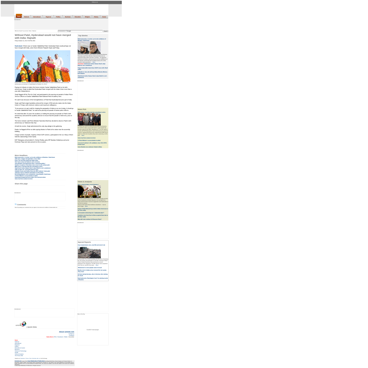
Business (17, 349)
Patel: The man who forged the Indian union (26, 160)
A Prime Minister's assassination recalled (26, 175)
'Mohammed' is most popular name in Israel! (90, 267)
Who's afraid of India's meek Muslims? (88, 184)
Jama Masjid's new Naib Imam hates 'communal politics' (30, 163)
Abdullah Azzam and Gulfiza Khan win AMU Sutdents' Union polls (32, 171)
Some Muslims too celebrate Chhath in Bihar (90, 147)
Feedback (71, 335)
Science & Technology (20, 351)
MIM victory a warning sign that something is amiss (29, 166)
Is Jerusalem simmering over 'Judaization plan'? (91, 212)
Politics (16, 346)
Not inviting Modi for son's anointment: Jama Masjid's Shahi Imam (33, 174)
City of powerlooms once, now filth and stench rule (91, 245)
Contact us (71, 333)
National (17, 341)
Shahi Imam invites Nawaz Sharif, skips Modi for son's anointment (33, 168)
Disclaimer (22, 358)
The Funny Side (19, 355)
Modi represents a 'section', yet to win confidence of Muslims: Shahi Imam (35, 157)
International (18, 343)
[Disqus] (43, 232)
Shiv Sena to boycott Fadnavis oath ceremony (27, 162)
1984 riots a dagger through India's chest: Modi (27, 159)
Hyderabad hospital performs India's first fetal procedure (30, 177)
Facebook (60, 337)
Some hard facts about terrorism (24, 178)
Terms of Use (28, 358)
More (94, 62)
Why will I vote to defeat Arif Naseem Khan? (89, 219)
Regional (17, 345)
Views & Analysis (19, 354)
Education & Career (20, 348)
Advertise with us (36, 358)
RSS (55, 337)
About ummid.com (66, 332)
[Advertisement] (61, 24)
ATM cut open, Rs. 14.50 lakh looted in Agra (26, 169)
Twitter (66, 337)
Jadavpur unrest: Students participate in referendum (29, 172)
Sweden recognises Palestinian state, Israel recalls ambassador (32, 165)
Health (16, 352)
